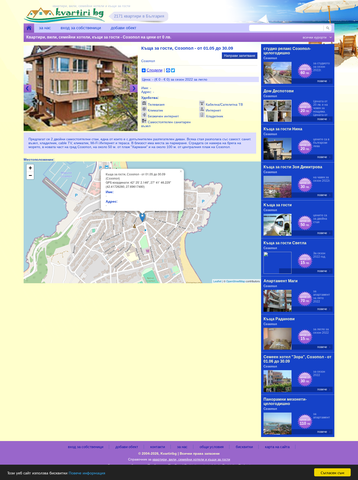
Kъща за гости (278, 205)
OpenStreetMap (235, 281)
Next (134, 88)
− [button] (30, 175)
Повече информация (87, 473)
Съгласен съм (332, 472)
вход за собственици (81, 28)
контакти (157, 447)
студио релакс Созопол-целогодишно (287, 51)
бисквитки (244, 447)
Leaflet (217, 281)
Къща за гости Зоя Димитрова (293, 167)
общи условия (212, 447)
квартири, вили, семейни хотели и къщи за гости (191, 459)
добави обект (123, 28)
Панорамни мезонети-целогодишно (285, 401)
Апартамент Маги (281, 281)
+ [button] (30, 168)
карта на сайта (277, 447)
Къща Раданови (279, 319)
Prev (27, 88)
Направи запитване (239, 55)
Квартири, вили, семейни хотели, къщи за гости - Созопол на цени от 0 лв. (98, 37)
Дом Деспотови (279, 91)
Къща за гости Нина (283, 129)
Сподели (154, 70)
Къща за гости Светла (285, 243)
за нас (45, 28)
